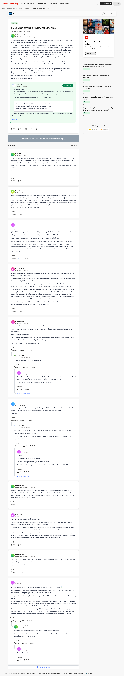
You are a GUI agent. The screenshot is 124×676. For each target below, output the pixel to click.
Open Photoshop (109, 14)
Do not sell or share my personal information (73, 673)
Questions (26, 8)
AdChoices (89, 673)
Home (3, 8)
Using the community (32, 673)
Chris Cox (19, 84)
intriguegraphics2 (20, 35)
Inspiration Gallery (64, 3)
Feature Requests (52, 3)
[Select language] (97, 3)
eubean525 (18, 403)
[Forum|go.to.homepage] (10, 3)
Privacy (48, 673)
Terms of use (42, 673)
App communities (11, 8)
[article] (43, 167)
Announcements (41, 3)
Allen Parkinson (20, 268)
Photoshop (19, 8)
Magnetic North (19, 321)
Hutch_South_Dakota (21, 191)
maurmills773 (19, 153)
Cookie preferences (56, 673)
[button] (106, 3)
